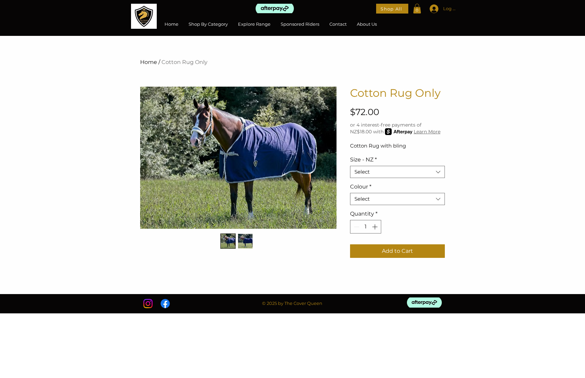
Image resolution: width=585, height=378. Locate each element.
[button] (417, 9)
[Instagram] (148, 303)
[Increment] (375, 226)
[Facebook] (165, 303)
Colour (360, 186)
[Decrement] (356, 226)
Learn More (427, 132)
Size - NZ (363, 159)
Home (148, 62)
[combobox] (397, 172)
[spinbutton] (366, 226)
